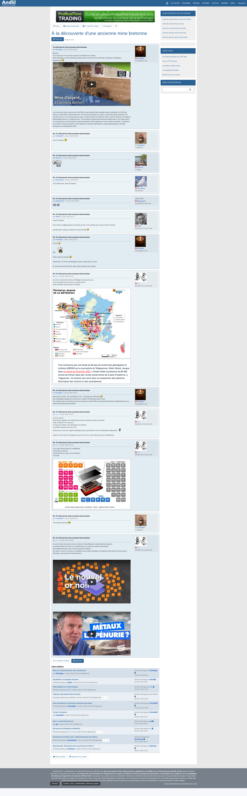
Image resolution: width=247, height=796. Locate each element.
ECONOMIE (186, 3)
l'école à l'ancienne (60, 712)
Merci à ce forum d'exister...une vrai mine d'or (69, 670)
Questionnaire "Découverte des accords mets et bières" (73, 746)
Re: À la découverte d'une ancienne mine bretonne (71, 134)
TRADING (224, 3)
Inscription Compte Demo (171, 66)
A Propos (55, 783)
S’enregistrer (107, 26)
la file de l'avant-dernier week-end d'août (176, 19)
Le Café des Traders (91, 26)
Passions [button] (241, 3)
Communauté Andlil (72, 26)
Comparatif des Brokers (170, 70)
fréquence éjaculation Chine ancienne (66, 694)
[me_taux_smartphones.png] (92, 484)
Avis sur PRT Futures (169, 61)
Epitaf (70, 682)
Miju (69, 690)
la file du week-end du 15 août (173, 24)
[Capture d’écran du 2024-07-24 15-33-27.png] (92, 371)
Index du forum (60, 757)
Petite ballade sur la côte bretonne (65, 687)
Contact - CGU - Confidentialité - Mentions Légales (81, 783)
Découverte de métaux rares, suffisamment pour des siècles (75, 737)
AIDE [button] (232, 3)
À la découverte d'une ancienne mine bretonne (99, 33)
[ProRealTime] (105, 16)
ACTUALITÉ (175, 3)
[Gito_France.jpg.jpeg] (92, 323)
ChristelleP (72, 706)
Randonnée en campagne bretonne (65, 679)
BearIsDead (72, 740)
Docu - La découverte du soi (63, 721)
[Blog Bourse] (8, 3)
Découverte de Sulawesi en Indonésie (66, 728)
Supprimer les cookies (79, 757)
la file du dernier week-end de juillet (174, 37)
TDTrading (59, 673)
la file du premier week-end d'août (174, 33)
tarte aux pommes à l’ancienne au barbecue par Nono (72, 703)
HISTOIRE (205, 3)
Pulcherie (71, 749)
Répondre (58, 39)
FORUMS (196, 3)
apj (57, 724)
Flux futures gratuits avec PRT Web (174, 57)
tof (69, 732)
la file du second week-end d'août (174, 28)
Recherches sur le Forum (171, 75)
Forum (57, 26)
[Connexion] (116, 26)
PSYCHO (215, 3)
